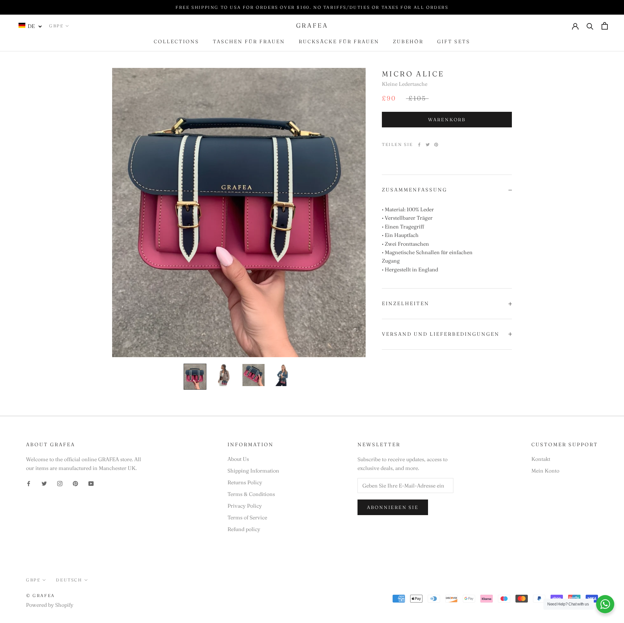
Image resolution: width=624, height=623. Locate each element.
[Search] (590, 25)
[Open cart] (605, 26)
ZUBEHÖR (408, 41)
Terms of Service (247, 517)
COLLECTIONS (176, 41)
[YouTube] (91, 483)
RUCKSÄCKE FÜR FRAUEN (339, 41)
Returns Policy (245, 482)
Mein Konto (545, 470)
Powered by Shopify (49, 605)
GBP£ (56, 25)
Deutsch (69, 579)
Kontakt (540, 459)
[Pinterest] (436, 145)
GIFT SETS (453, 41)
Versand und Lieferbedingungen (441, 334)
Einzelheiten (405, 303)
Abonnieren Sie (393, 507)
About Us (238, 459)
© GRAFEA (40, 595)
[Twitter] (428, 145)
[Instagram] (59, 483)
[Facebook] (419, 145)
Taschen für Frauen (249, 41)
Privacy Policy (245, 505)
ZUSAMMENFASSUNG (414, 190)
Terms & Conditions (251, 494)
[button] (30, 25)
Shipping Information (253, 470)
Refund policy (244, 529)
